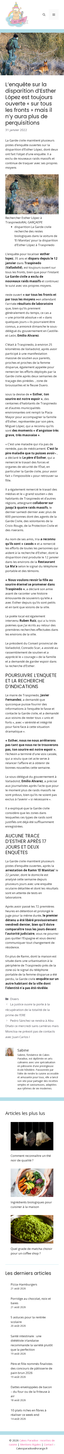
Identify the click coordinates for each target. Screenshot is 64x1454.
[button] (44, 14)
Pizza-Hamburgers (24, 1284)
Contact (48, 1444)
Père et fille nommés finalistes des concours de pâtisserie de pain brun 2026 (31, 1368)
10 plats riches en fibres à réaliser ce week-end (28, 1412)
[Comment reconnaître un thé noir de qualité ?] (32, 1148)
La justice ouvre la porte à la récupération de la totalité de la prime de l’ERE (27, 1009)
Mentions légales (30, 1444)
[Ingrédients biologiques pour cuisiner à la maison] (32, 1195)
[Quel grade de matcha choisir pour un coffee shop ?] (32, 1241)
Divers (14, 999)
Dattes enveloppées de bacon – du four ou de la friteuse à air (31, 1391)
